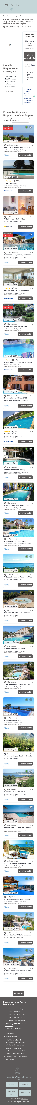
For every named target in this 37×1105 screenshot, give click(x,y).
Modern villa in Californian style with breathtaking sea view (18, 828)
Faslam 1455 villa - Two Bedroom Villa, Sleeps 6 (17, 614)
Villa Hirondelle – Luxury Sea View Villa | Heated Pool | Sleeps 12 (17, 685)
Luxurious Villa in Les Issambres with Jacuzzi (16, 291)
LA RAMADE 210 (10, 434)
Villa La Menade (10, 183)
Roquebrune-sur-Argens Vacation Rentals (17, 1010)
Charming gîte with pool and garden (18, 505)
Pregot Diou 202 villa (12, 720)
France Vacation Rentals (17, 1020)
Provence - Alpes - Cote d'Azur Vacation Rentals (17, 1016)
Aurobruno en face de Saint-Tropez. (18, 362)
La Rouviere (16, 223)
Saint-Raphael (8, 151)
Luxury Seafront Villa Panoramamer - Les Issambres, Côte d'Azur (18, 936)
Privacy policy (11, 1093)
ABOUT (25, 1084)
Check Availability (29, 56)
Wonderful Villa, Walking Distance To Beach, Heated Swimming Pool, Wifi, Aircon (15, 1050)
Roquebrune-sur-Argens (19, 509)
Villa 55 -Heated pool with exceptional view (14, 649)
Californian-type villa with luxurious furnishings (18, 327)
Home (11, 1084)
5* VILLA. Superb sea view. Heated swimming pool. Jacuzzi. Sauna (17, 864)
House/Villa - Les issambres (15, 541)
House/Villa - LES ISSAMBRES (15, 398)
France (29, 16)
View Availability (25, 155)
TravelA (24, 1099)
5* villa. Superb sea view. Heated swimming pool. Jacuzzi (17, 900)
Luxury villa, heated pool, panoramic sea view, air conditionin (18, 148)
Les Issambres (17, 151)
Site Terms (25, 1093)
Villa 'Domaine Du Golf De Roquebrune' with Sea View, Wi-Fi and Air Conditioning (15, 1042)
